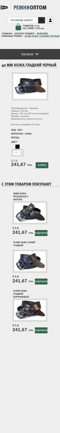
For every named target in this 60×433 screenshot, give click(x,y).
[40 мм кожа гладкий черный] (30, 99)
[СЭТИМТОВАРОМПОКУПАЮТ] (26, 184)
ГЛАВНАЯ (7, 33)
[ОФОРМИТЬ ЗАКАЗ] (19, 27)
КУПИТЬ (42, 165)
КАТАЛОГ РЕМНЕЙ (24, 33)
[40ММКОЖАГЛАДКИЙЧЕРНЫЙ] (29, 64)
